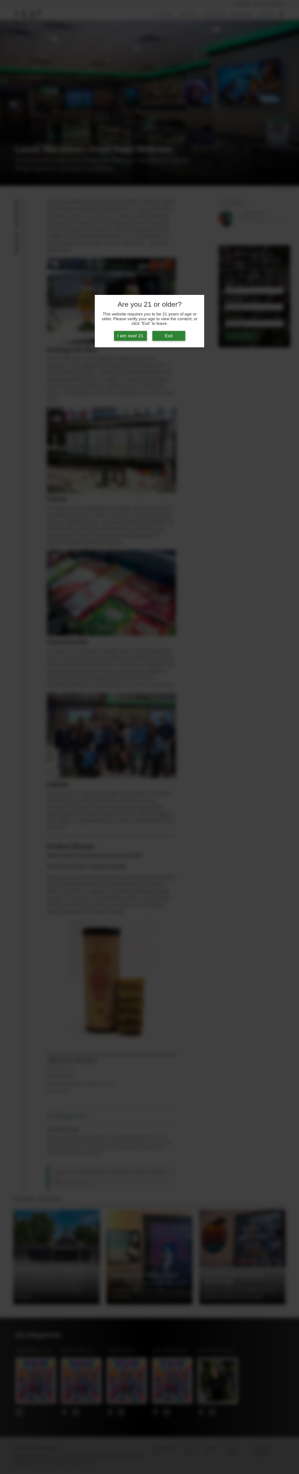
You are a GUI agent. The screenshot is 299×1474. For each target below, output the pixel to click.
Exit (169, 335)
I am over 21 (130, 335)
